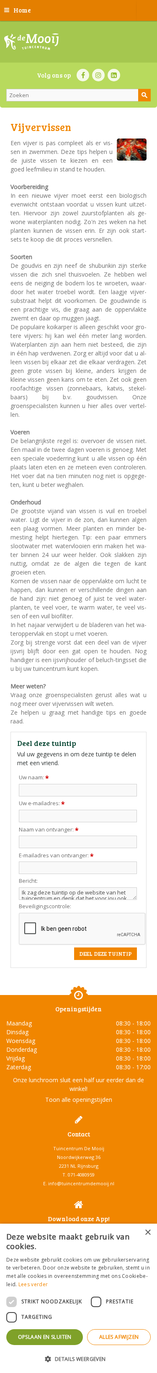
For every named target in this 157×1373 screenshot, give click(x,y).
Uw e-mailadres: (42, 803)
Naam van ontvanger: (49, 829)
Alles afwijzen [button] (119, 1336)
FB (83, 75)
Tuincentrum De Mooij (78, 1148)
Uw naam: (34, 777)
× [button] (147, 1232)
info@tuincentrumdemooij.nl (81, 1183)
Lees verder (33, 1284)
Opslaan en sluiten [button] (45, 1336)
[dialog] (78, 1298)
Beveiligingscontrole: (45, 906)
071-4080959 (81, 1174)
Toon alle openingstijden (78, 1099)
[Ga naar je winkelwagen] (146, 10)
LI (114, 75)
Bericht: (28, 880)
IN (98, 75)
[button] (78, 1358)
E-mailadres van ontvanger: (56, 855)
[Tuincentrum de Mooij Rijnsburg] (31, 41)
